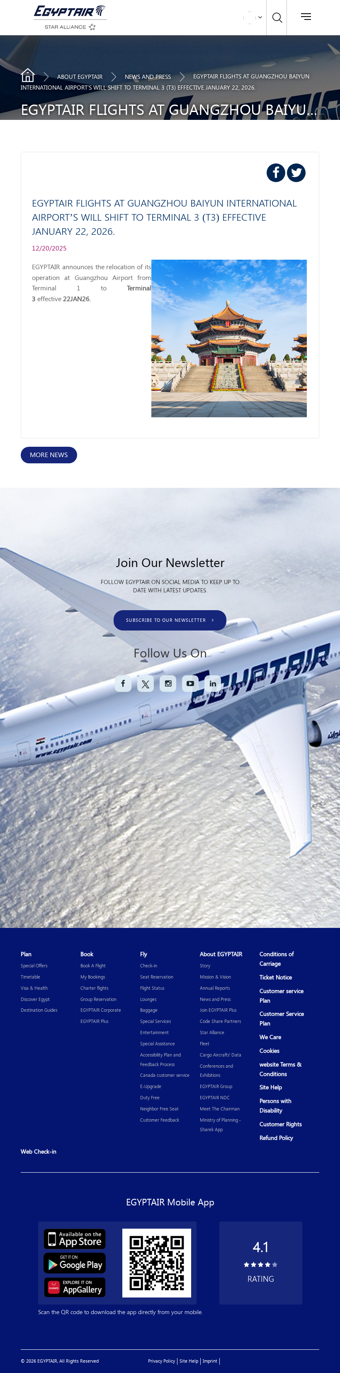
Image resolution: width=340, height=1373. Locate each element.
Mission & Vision (215, 977)
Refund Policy (276, 1138)
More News (49, 455)
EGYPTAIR (28, 75)
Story (205, 965)
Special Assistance (157, 1043)
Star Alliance (212, 1032)
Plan (26, 954)
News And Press (148, 76)
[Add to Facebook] (276, 172)
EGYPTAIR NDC (215, 1097)
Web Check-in (38, 1151)
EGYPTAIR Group (216, 1086)
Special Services (155, 1021)
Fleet (204, 1043)
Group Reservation (98, 999)
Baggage (149, 1010)
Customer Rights (281, 1124)
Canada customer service (164, 1075)
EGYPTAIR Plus (94, 1021)
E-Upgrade (150, 1086)
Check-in (148, 965)
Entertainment (154, 1032)
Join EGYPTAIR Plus (218, 1010)
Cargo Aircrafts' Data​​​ (220, 1055)
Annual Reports (215, 988)
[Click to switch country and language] (260, 16)
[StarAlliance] (69, 27)
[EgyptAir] (69, 10)
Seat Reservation (156, 977)
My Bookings (92, 977)
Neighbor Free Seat (159, 1108)
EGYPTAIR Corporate (100, 1010)
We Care (270, 1037)
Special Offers (34, 965)
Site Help (271, 1087)
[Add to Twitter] (296, 172)
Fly (143, 954)
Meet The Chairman (220, 1108)
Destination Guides (39, 1010)
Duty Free (150, 1097)
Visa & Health (34, 988)
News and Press (215, 999)
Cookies (269, 1050)
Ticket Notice (276, 977)
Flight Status (152, 988)
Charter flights (94, 988)
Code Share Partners (220, 1021)
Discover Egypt (35, 999)
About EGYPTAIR (79, 76)
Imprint (210, 1361)
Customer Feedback (159, 1120)
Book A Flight (93, 965)
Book (86, 954)
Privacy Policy (161, 1361)
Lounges (148, 999)
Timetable (30, 977)
